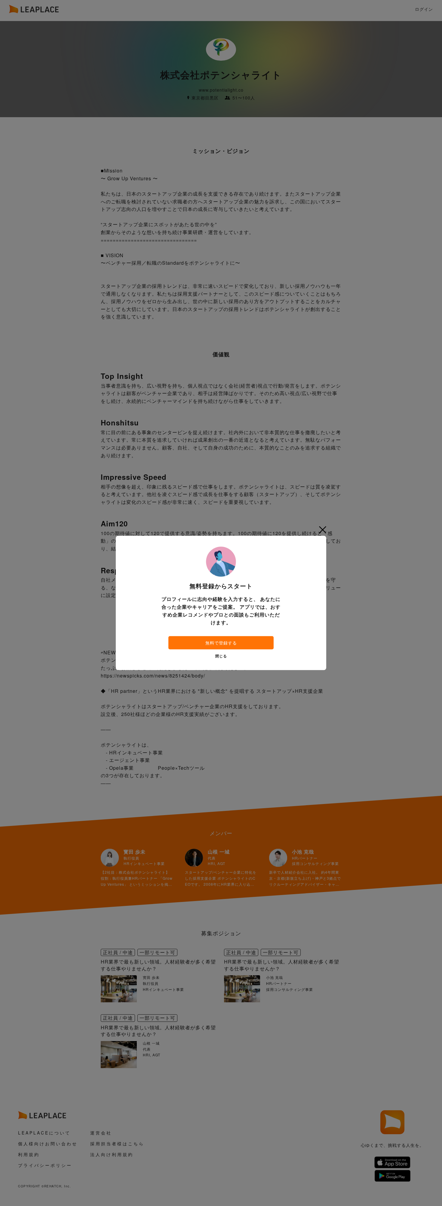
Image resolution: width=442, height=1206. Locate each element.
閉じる (221, 656)
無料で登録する (221, 643)
